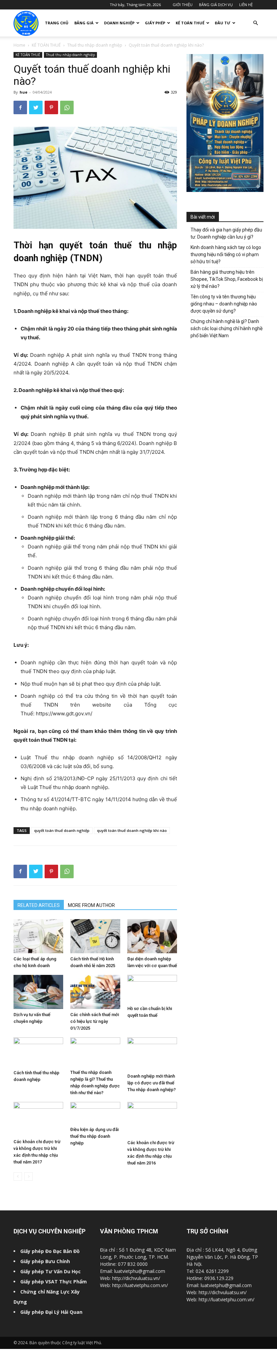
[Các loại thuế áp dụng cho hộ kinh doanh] (38, 936)
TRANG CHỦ (56, 22)
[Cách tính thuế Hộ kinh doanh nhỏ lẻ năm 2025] (95, 936)
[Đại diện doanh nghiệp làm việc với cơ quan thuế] (152, 936)
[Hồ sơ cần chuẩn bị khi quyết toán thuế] (152, 989)
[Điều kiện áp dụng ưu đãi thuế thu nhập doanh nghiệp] (95, 1113)
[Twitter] (36, 107)
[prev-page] (18, 1176)
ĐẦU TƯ (222, 22)
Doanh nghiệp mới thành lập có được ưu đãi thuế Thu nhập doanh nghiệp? (151, 1083)
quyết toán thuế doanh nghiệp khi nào (132, 830)
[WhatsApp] (67, 107)
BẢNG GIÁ (84, 22)
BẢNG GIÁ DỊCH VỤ (216, 4)
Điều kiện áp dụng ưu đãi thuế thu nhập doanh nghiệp (94, 1136)
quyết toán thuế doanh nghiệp (62, 830)
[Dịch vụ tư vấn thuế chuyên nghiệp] (38, 992)
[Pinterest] (51, 107)
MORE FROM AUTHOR (91, 905)
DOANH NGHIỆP (119, 22)
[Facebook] (20, 107)
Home (19, 45)
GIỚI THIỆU (183, 4)
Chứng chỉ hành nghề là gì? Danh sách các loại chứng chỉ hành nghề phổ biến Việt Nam (226, 328)
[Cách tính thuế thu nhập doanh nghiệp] (38, 1052)
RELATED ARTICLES (39, 905)
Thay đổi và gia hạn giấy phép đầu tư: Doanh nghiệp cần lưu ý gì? (226, 233)
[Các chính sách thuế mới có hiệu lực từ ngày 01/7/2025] (95, 992)
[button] (255, 23)
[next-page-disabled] (28, 1176)
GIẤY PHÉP (155, 22)
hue (23, 92)
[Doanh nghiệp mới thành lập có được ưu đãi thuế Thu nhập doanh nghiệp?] (152, 1054)
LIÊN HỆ (246, 4)
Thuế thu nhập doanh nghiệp (94, 45)
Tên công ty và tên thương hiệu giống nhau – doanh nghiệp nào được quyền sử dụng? (224, 304)
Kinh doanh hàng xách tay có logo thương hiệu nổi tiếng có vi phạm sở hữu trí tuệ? (226, 254)
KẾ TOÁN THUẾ (190, 22)
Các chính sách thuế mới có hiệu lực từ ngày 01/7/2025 (94, 1021)
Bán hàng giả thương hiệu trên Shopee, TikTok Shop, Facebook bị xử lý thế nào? (227, 279)
